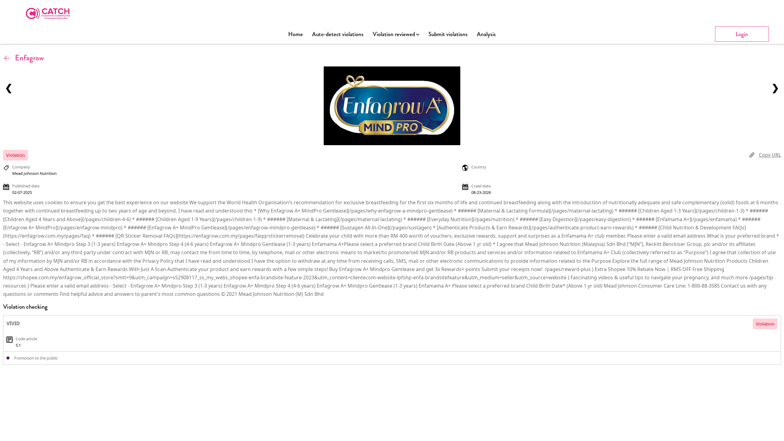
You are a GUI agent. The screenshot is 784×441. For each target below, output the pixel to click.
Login (742, 34)
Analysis (486, 34)
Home (295, 34)
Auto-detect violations (338, 34)
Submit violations (448, 34)
